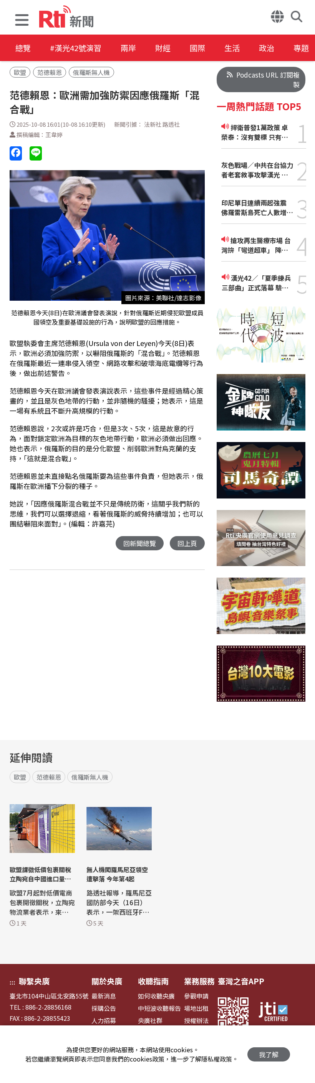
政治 (266, 47)
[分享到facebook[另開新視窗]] (16, 153)
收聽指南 (153, 981)
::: (12, 982)
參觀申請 (196, 996)
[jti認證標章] (278, 1012)
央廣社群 (150, 1020)
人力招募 (103, 1020)
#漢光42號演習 (75, 47)
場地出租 (196, 1008)
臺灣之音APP (241, 981)
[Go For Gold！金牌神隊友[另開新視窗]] (261, 408)
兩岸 (128, 47)
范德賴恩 (49, 72)
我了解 (269, 1054)
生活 (232, 47)
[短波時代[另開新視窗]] (261, 340)
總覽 (23, 47)
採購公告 (103, 1008)
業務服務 (199, 981)
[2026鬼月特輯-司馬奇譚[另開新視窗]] (261, 476)
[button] (22, 21)
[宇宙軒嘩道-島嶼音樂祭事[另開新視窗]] (261, 612)
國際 (197, 47)
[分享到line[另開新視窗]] (36, 153)
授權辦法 (196, 1020)
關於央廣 (106, 981)
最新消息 (103, 996)
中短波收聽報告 (159, 1008)
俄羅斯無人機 (91, 72)
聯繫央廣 (34, 981)
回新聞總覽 (139, 543)
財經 (163, 47)
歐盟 (20, 72)
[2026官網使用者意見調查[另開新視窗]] (261, 544)
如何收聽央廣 (156, 996)
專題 (301, 47)
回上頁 (187, 543)
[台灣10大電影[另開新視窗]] (261, 679)
